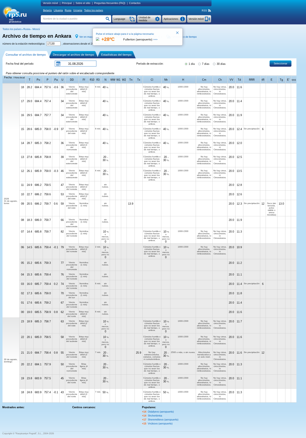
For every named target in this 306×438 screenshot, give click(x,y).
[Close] (177, 33)
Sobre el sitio (83, 3)
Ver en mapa (86, 36)
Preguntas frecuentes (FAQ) (109, 3)
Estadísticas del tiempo (116, 54)
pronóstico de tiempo (185, 36)
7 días (205, 63)
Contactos (135, 3)
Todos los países (93, 10)
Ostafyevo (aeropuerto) (161, 411)
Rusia (68, 10)
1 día (191, 63)
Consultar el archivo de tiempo (26, 54)
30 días (221, 63)
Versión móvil (50, 3)
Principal (67, 3)
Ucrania (77, 10)
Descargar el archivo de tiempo (73, 54)
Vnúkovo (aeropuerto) (160, 423)
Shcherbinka (155, 415)
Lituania (58, 10)
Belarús (47, 10)
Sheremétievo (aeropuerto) (163, 419)
